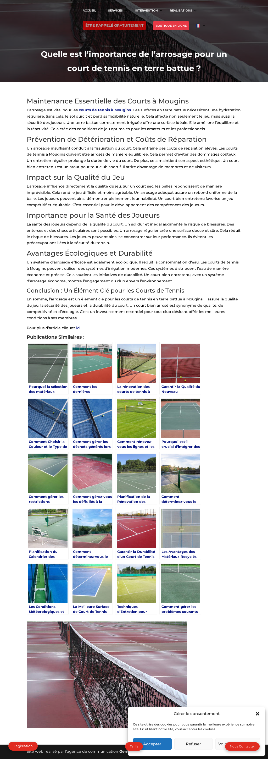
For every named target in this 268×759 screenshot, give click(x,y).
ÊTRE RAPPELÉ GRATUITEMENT (114, 25)
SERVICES (115, 10)
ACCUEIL (89, 10)
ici (78, 328)
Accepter (152, 743)
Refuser (193, 743)
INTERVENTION (146, 10)
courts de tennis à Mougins (105, 110)
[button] (257, 713)
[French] (201, 30)
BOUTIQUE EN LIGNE (171, 26)
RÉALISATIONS (181, 10)
